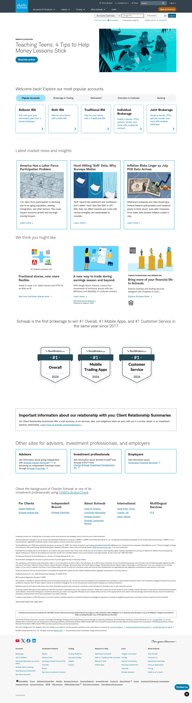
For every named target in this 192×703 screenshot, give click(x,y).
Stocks (44, 654)
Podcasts (124, 668)
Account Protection (37, 684)
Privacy (32, 681)
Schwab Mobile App (29, 512)
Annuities (45, 665)
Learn (113, 9)
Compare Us (152, 657)
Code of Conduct (92, 508)
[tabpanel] (96, 119)
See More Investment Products (53, 672)
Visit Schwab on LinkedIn (34, 641)
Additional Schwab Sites (45, 681)
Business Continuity (71, 681)
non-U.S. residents (116, 627)
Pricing (150, 668)
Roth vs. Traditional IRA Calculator (107, 657)
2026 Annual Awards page (102, 547)
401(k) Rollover (21, 657)
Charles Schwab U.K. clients (162, 627)
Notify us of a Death (155, 672)
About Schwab (125, 681)
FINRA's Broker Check (72, 684)
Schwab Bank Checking (24, 667)
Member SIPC (58, 630)
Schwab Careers (92, 516)
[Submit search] (163, 3)
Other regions (123, 516)
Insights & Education (129, 654)
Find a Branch (107, 3)
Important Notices (22, 684)
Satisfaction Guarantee (156, 661)
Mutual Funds (47, 657)
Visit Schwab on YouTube (17, 641)
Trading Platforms (75, 654)
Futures (71, 665)
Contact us (182, 687)
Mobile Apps (99, 665)
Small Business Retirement (26, 671)
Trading (124, 657)
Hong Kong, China (126, 508)
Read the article (26, 59)
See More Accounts (23, 674)
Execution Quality (74, 657)
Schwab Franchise (60, 512)
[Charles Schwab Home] (22, 6)
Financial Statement (87, 681)
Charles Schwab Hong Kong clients (138, 627)
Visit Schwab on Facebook (28, 641)
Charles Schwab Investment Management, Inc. (94, 466)
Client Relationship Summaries (112, 684)
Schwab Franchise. (36, 468)
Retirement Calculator (103, 654)
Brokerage (19, 654)
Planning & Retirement (129, 665)
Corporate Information (95, 512)
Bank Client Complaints (91, 684)
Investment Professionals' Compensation (155, 681)
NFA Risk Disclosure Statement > (84, 301)
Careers (136, 681)
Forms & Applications (156, 665)
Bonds (44, 668)
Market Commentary (129, 661)
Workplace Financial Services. (143, 462)
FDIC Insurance (57, 684)
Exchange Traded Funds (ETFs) (53, 661)
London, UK (123, 512)
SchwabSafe (23, 681)
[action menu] (187, 694)
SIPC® (48, 684)
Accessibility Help (102, 681)
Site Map (59, 681)
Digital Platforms (27, 508)
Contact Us (114, 681)
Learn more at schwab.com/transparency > (61, 425)
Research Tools (100, 661)
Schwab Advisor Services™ (37, 462)
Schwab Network (127, 672)
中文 (152, 512)
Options (71, 661)
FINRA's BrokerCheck (73, 492)
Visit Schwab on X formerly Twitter (23, 641)
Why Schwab (153, 654)
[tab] (31, 98)
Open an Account (167, 9)
